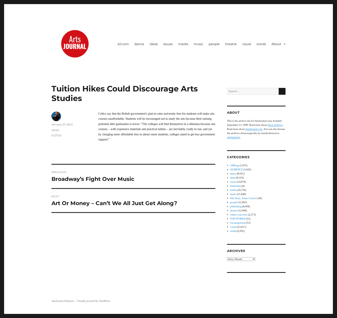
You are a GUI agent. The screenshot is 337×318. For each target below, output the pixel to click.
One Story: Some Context (243, 198)
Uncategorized (238, 222)
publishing (236, 206)
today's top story (238, 214)
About (276, 44)
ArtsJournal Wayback (62, 300)
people (214, 44)
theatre (231, 44)
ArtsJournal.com (254, 129)
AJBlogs (234, 165)
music (198, 44)
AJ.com (123, 44)
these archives (275, 124)
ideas (154, 44)
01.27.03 (56, 135)
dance (139, 44)
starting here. (234, 137)
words (261, 44)
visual (246, 44)
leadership (235, 185)
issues (168, 44)
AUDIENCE (236, 169)
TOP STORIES (238, 218)
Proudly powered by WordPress (93, 300)
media (183, 44)
